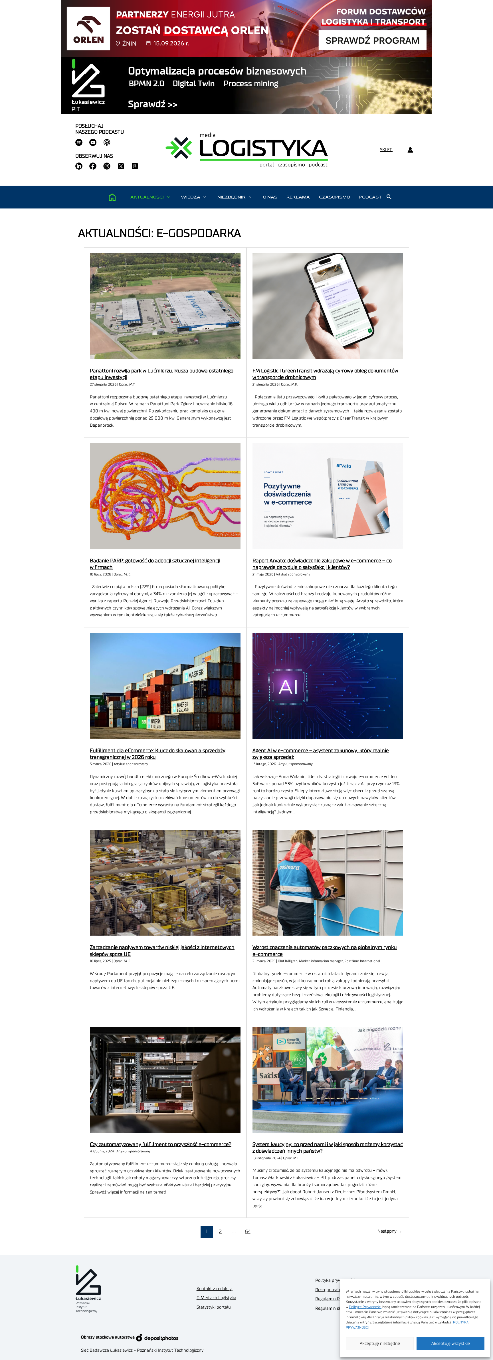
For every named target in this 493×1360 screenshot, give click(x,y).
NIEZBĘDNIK (231, 197)
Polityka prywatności (335, 1280)
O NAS (270, 197)
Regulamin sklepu (332, 1308)
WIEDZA (190, 197)
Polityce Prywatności (365, 1307)
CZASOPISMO (334, 197)
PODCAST (370, 197)
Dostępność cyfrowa (334, 1290)
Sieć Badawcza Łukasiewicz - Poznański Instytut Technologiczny (142, 1350)
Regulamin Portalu (333, 1299)
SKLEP (386, 150)
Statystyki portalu (214, 1307)
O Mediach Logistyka (216, 1298)
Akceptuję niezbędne (380, 1343)
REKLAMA (298, 197)
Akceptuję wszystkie (450, 1343)
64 (247, 1231)
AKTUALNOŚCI (147, 197)
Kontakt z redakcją (215, 1289)
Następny (389, 1231)
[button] (168, 197)
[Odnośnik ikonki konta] (410, 150)
